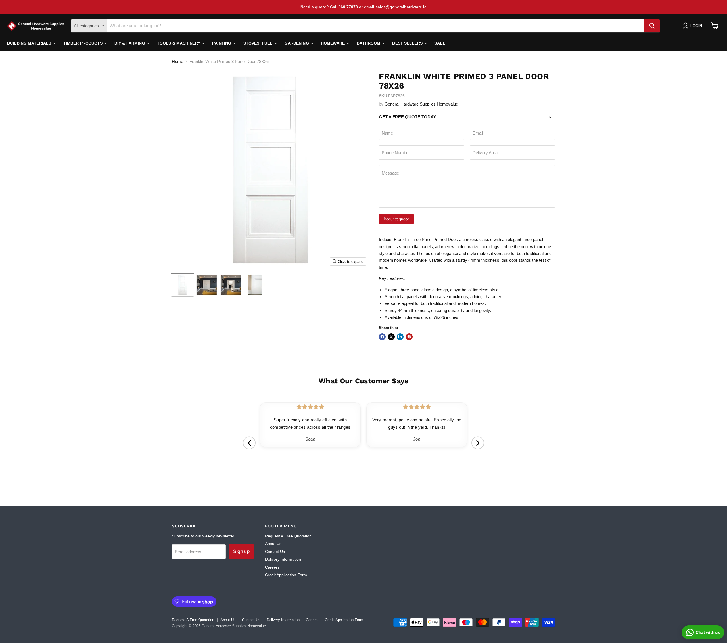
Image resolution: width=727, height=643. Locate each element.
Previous (249, 443)
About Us (273, 543)
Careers (272, 567)
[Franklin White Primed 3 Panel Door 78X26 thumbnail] (182, 285)
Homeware (333, 43)
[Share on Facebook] (382, 336)
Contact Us (275, 551)
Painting (222, 43)
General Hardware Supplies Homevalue (421, 104)
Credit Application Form (286, 575)
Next (477, 443)
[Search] (652, 25)
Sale (439, 43)
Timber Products (83, 43)
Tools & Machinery (179, 43)
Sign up (241, 551)
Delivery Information (283, 559)
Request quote (396, 219)
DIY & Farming (130, 43)
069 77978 (348, 7)
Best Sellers (408, 43)
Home (177, 61)
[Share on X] (391, 336)
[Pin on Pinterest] (409, 336)
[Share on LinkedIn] (400, 336)
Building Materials (30, 43)
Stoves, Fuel (258, 43)
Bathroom (369, 43)
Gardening (297, 43)
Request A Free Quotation (288, 536)
